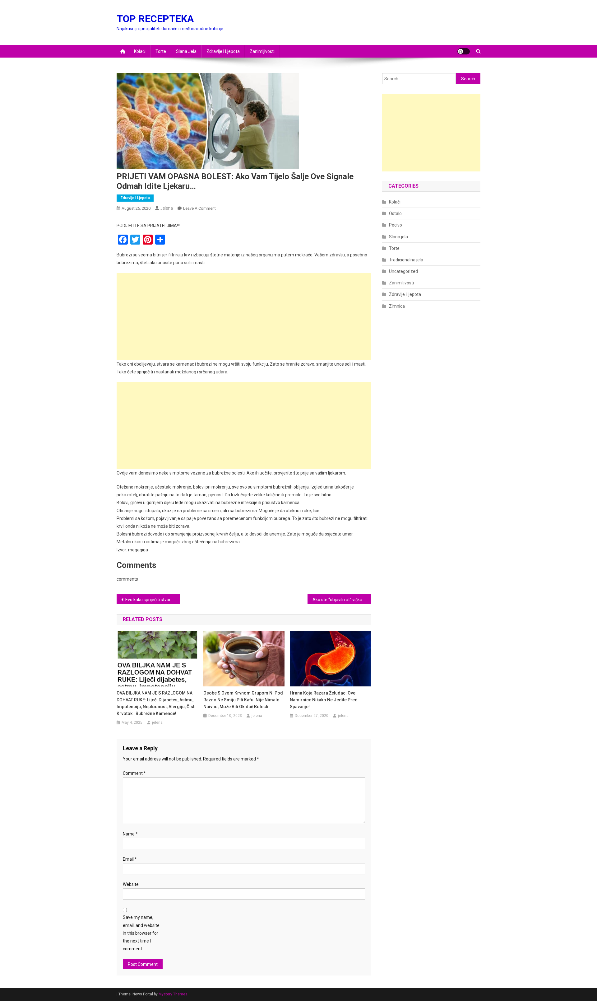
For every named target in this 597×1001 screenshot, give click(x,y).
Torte (160, 51)
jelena (166, 208)
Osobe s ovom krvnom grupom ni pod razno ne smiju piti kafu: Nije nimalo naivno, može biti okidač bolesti (243, 699)
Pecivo (395, 224)
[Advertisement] (244, 316)
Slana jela (186, 51)
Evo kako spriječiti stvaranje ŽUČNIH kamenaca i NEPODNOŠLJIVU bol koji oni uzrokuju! (152, 599)
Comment (134, 773)
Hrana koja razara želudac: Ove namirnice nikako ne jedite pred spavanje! (324, 699)
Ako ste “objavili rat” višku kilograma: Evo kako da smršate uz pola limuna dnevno (341, 599)
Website (131, 884)
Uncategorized (403, 271)
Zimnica (397, 306)
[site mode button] (463, 51)
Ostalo (395, 213)
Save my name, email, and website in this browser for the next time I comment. (141, 933)
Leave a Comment (199, 208)
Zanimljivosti (262, 51)
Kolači (140, 51)
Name (130, 833)
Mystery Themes (173, 994)
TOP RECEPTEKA (155, 19)
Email (130, 859)
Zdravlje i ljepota (223, 51)
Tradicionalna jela (406, 259)
